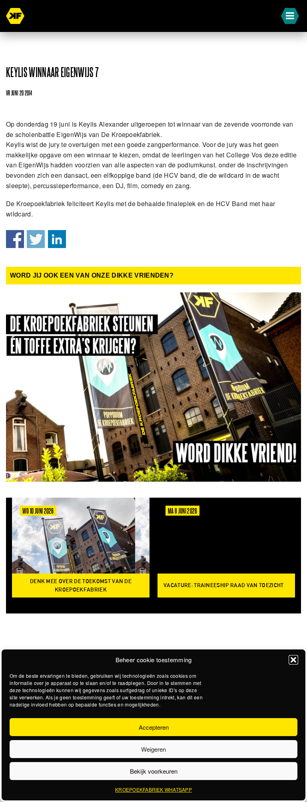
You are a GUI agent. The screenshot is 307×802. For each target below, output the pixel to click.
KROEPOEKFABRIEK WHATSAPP (153, 789)
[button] (293, 660)
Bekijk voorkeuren (153, 771)
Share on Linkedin (57, 239)
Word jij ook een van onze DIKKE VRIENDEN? (91, 275)
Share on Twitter (36, 239)
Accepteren (154, 727)
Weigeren (153, 749)
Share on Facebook (15, 239)
